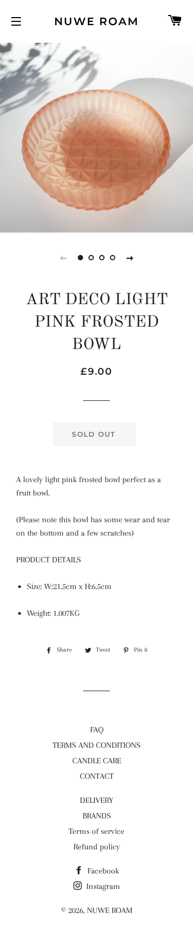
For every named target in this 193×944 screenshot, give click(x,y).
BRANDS (97, 816)
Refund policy (96, 847)
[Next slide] (130, 257)
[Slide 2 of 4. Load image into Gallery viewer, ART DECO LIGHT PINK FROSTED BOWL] (91, 257)
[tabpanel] (96, 136)
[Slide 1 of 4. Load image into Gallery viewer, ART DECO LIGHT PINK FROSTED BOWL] (80, 257)
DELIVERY (96, 800)
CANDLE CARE (96, 760)
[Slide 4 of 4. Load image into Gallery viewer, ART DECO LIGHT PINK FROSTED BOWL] (112, 257)
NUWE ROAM (96, 21)
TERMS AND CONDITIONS (96, 745)
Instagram (102, 886)
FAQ (96, 729)
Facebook (102, 871)
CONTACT (97, 776)
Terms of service (96, 831)
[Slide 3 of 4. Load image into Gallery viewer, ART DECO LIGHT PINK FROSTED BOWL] (101, 257)
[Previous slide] (63, 257)
